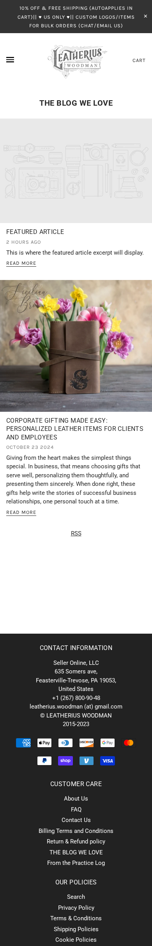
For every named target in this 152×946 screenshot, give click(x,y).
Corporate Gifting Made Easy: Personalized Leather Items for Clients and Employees (74, 429)
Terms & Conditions (76, 918)
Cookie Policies (76, 939)
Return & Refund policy (76, 841)
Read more (21, 263)
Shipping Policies (76, 929)
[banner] (76, 60)
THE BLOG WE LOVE (76, 103)
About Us (76, 798)
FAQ (76, 809)
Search (76, 896)
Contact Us (76, 820)
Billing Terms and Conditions (76, 830)
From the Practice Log (76, 862)
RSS (76, 533)
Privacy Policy (76, 907)
